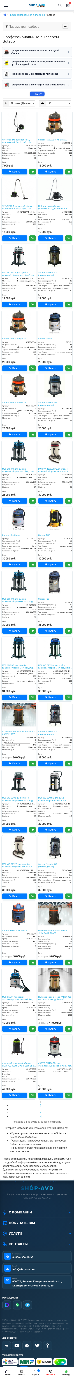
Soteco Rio (43, 599)
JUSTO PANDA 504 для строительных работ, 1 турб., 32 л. (55, 1064)
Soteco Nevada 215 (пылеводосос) (47, 403)
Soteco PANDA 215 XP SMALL (52, 140)
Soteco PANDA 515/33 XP (14, 402)
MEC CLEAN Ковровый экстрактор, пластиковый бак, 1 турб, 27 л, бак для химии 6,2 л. (18, 998)
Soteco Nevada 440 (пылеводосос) (47, 865)
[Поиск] (60, 5)
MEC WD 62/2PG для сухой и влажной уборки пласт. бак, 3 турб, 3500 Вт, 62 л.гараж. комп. (17, 865)
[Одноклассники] (47, 1345)
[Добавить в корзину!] (32, 171)
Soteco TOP (44, 535)
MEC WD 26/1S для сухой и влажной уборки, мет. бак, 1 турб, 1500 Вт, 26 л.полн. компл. (19, 274)
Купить (16, 171)
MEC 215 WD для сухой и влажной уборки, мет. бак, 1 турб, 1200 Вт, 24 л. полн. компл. (19, 470)
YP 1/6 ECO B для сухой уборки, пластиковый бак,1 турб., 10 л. (17, 207)
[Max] (6, 1304)
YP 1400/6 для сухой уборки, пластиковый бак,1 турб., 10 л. (17, 141)
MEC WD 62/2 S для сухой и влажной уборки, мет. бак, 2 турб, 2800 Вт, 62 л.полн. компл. (55, 666)
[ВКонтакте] (6, 1345)
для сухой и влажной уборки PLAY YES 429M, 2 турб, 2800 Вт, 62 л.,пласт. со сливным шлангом (18, 1064)
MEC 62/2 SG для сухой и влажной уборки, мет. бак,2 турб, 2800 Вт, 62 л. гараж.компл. (18, 666)
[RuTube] (26, 1345)
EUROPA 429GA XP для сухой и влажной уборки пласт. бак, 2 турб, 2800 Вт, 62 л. (53, 470)
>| (41, 1116)
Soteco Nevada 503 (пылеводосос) (47, 273)
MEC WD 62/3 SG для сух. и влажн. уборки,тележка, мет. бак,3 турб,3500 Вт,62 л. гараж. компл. (53, 799)
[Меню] (6, 5)
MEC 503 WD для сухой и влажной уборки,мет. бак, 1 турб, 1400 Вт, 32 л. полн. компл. (18, 600)
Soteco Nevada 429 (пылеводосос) (47, 733)
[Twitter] (37, 1345)
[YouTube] (16, 1345)
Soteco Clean (45, 339)
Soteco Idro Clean (11, 535)
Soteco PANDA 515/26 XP (14, 339)
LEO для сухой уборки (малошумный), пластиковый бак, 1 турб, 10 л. (53, 207)
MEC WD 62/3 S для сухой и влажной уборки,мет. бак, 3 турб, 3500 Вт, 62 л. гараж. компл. (18, 799)
